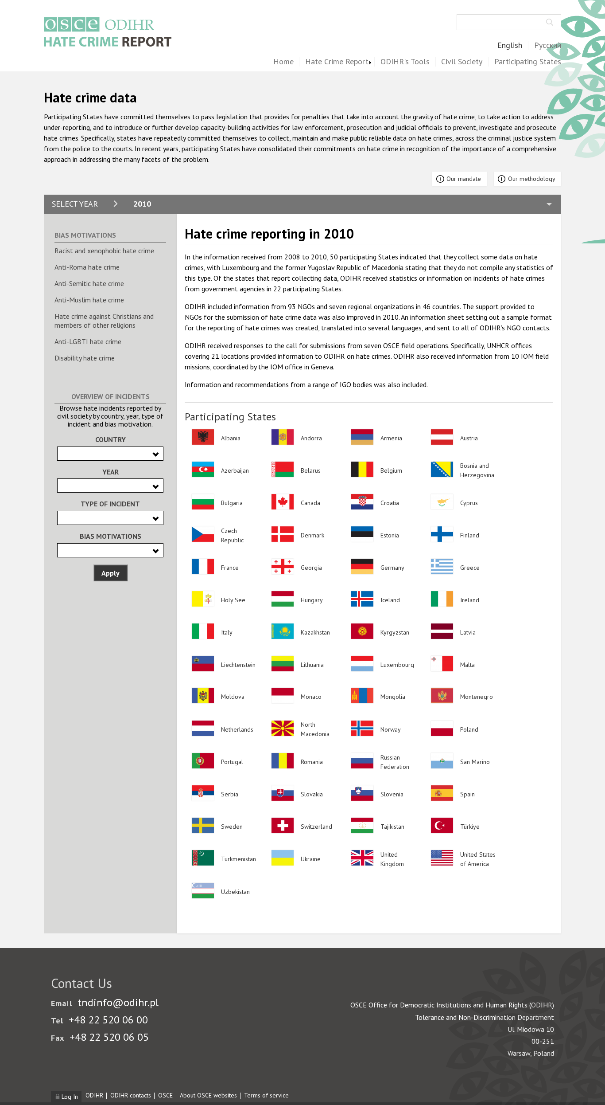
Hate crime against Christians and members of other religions (104, 321)
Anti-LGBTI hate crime (87, 341)
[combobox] (110, 454)
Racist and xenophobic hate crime (104, 250)
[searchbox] (62, 453)
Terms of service (266, 1095)
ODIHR (94, 1095)
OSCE (165, 1095)
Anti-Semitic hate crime (89, 283)
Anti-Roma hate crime (87, 267)
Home (283, 62)
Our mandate (463, 179)
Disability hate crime (84, 357)
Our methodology (531, 179)
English (509, 45)
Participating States (527, 62)
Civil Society (461, 62)
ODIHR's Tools (405, 62)
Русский (547, 45)
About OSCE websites (208, 1095)
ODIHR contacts (130, 1095)
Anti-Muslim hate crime (89, 299)
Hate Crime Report (336, 62)
